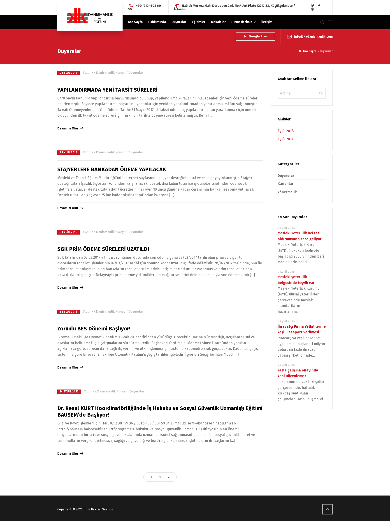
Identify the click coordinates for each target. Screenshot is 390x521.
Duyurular (135, 73)
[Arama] (322, 22)
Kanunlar (286, 184)
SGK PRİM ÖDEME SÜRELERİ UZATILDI (103, 249)
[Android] (313, 9)
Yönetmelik (287, 192)
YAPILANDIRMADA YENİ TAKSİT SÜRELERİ (107, 90)
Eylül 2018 (286, 131)
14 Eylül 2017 (69, 391)
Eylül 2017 (285, 139)
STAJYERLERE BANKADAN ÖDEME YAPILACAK (111, 169)
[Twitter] (313, 6)
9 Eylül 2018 (68, 72)
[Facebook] (319, 6)
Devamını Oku (67, 128)
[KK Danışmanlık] (90, 15)
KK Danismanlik (103, 73)
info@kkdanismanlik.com (313, 36)
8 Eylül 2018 (68, 232)
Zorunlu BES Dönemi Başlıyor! (93, 328)
